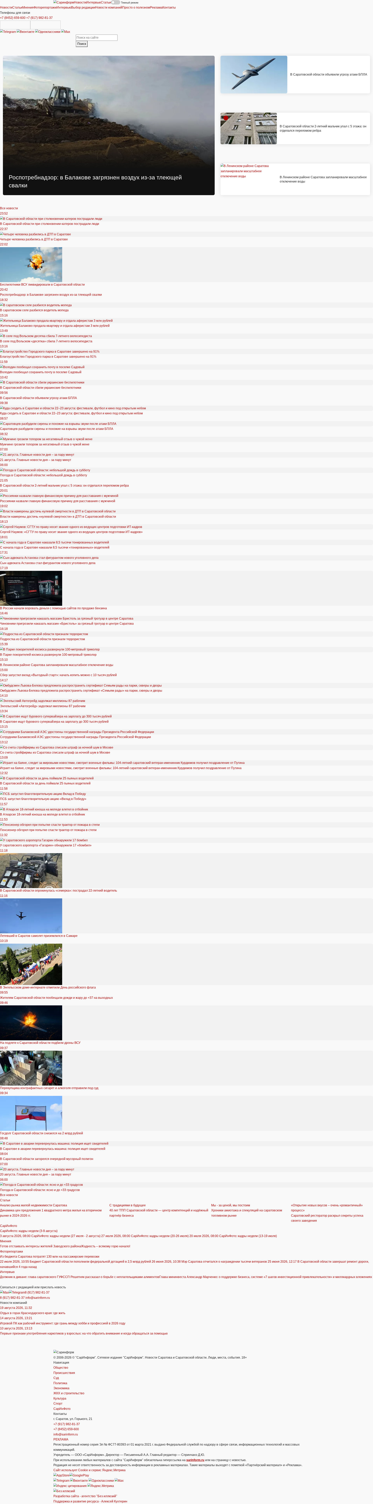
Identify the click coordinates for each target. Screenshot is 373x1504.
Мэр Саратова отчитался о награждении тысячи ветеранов (210, 1261)
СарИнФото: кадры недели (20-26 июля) (145, 1236)
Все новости (9, 208)
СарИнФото (8, 1226)
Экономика (61, 1388)
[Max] (65, 31)
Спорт (57, 1403)
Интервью (7, 1272)
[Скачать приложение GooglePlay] (45, 25)
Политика (60, 1383)
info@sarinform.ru (37, 1297)
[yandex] (70, 1485)
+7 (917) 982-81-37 (39, 17)
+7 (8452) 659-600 (12, 17)
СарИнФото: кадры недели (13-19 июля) (233, 1236)
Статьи (5, 1200)
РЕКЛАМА (60, 1439)
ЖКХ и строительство (68, 1393)
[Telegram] (8, 31)
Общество (60, 1367)
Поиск (81, 43)
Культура (59, 1398)
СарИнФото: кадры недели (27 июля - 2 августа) (50, 1236)
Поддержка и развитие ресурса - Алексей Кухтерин (90, 1501)
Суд (56, 1378)
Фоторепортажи (11, 1251)
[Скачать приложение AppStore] (15, 25)
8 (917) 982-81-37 (37, 1292)
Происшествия (64, 1372)
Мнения (5, 1241)
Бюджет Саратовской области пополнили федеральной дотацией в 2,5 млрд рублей (76, 1261)
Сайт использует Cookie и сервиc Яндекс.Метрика (89, 1470)
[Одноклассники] (48, 31)
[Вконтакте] (26, 31)
